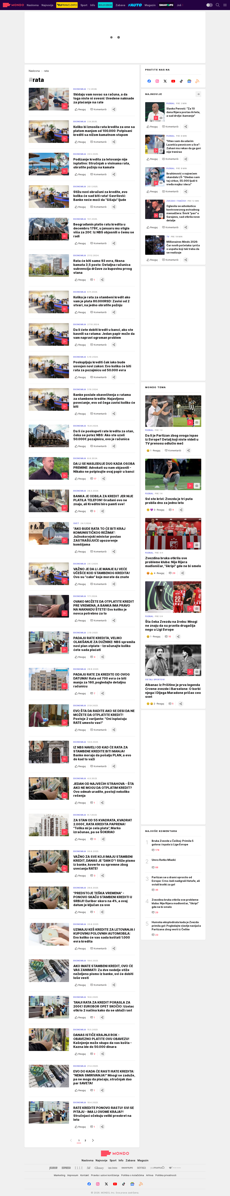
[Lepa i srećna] (112, 1168)
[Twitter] (165, 81)
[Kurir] (53, 1168)
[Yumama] (157, 1168)
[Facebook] (149, 81)
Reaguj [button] (82, 109)
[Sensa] (141, 1168)
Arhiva (149, 1175)
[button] (98, 109)
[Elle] (78, 1168)
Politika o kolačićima (132, 1175)
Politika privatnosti (165, 1175)
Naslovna (34, 70)
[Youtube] (173, 81)
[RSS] (197, 81)
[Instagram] (157, 81)
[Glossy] (99, 1168)
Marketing (59, 1175)
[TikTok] (181, 81)
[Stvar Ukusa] (175, 1168)
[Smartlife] (127, 1168)
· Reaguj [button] (155, 450)
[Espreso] (66, 1168)
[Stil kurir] (88, 1168)
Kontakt (84, 1175)
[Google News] (189, 81)
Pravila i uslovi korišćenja (105, 1175)
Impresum (72, 1175)
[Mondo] (13, 5)
